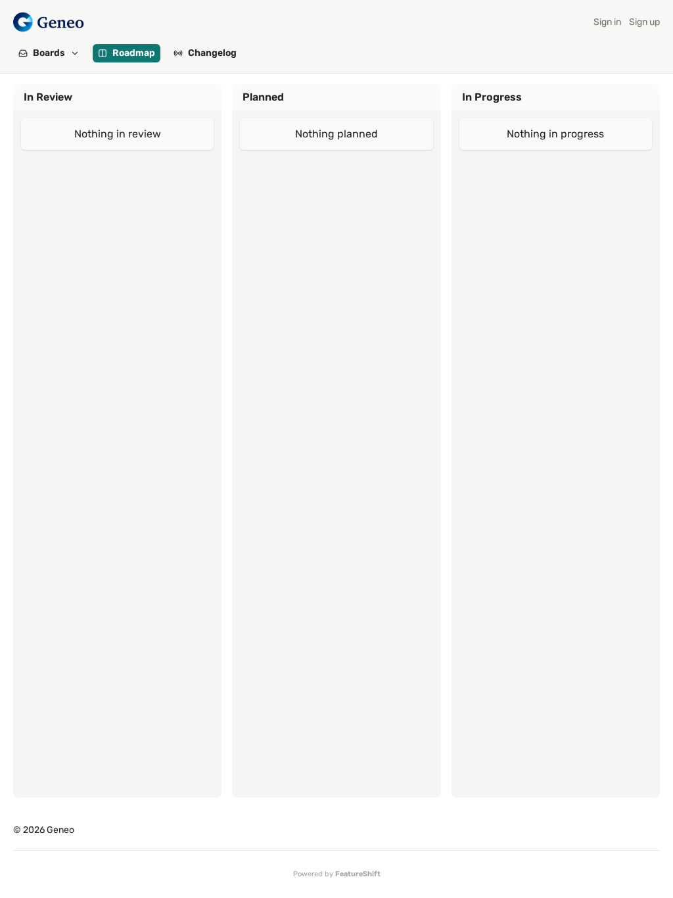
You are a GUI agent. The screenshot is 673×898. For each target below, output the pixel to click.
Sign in (607, 22)
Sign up (644, 22)
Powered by (337, 874)
